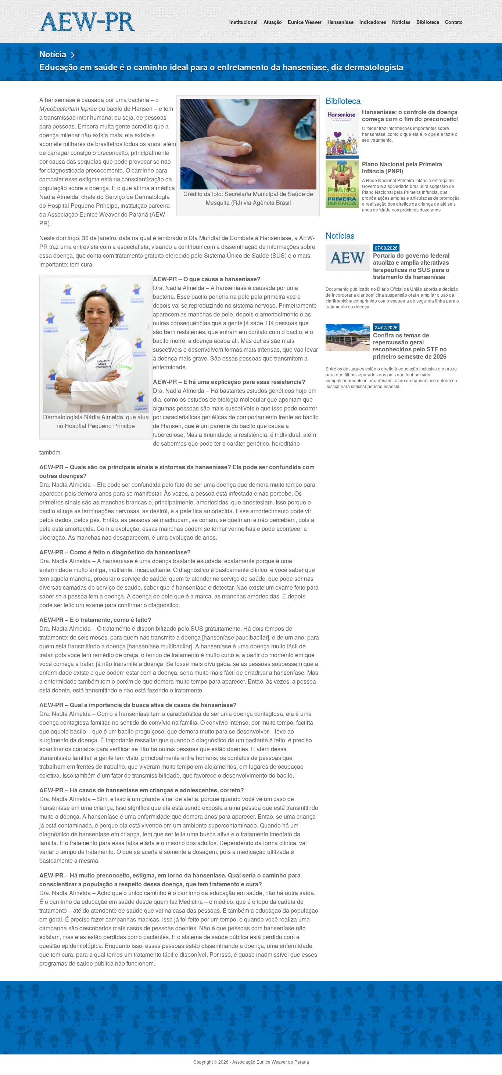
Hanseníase (340, 21)
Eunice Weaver (305, 21)
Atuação (272, 21)
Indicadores (372, 21)
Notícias (401, 21)
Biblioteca (427, 21)
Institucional (243, 21)
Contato (454, 21)
